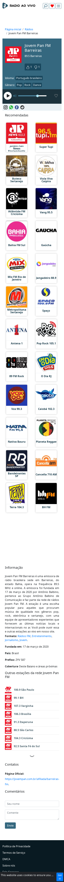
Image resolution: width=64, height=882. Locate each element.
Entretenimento (42, 636)
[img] (58, 6)
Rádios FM (24, 636)
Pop (19, 85)
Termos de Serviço (13, 853)
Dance (37, 85)
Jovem (23, 640)
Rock (27, 85)
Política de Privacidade (16, 846)
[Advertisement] (32, 19)
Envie (10, 825)
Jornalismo (11, 640)
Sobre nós (8, 865)
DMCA (6, 859)
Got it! (60, 877)
